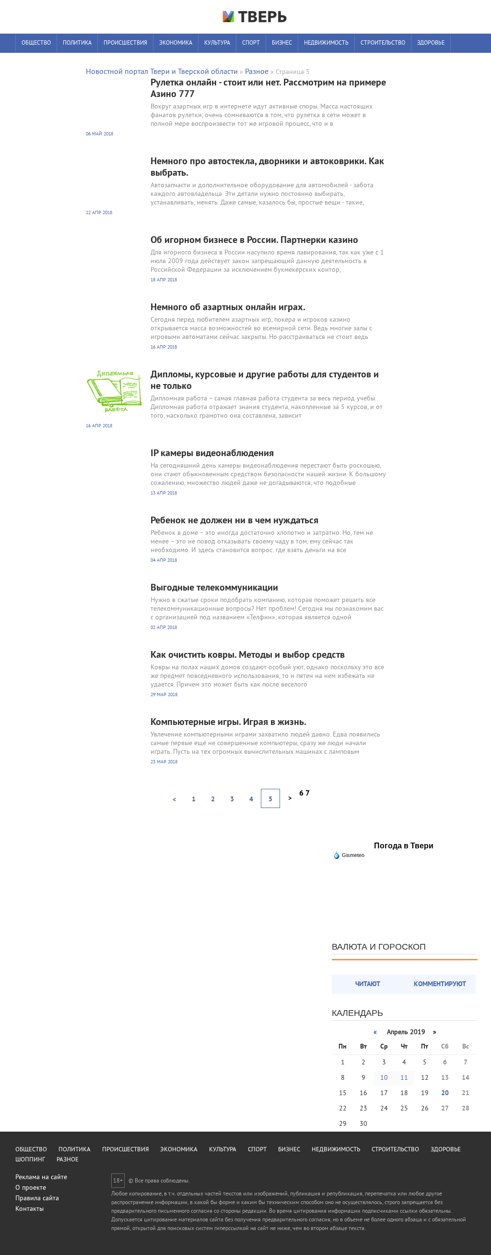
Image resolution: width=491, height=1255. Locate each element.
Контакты (29, 1209)
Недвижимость (326, 43)
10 (384, 1078)
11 (404, 1078)
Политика (77, 43)
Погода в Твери (403, 846)
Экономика (175, 43)
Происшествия (125, 43)
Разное (70, 62)
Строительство (383, 43)
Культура (217, 43)
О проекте (30, 1188)
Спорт (251, 43)
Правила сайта (37, 1199)
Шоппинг (34, 62)
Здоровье (430, 43)
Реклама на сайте (41, 1177)
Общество (36, 43)
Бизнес (282, 43)
